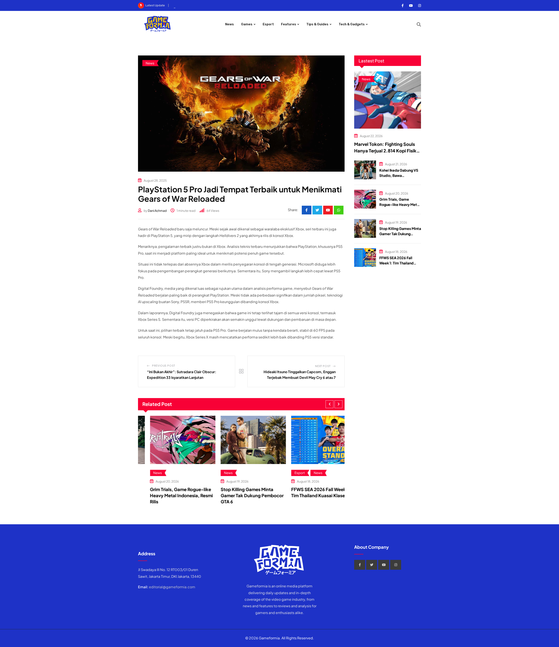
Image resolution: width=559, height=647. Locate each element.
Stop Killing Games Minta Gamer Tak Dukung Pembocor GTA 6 (240, 495)
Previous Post (163, 365)
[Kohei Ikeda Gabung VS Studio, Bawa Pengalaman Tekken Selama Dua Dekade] (365, 169)
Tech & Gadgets (352, 24)
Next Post (323, 366)
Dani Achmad (157, 210)
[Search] (419, 24)
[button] (329, 404)
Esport (268, 24)
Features (288, 24)
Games (246, 24)
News (229, 24)
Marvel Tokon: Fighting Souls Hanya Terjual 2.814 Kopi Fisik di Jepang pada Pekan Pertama (386, 150)
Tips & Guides (317, 24)
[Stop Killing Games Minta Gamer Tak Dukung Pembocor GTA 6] (365, 228)
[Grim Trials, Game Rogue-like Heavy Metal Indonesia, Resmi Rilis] (365, 199)
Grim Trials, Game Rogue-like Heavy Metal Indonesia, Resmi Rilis (169, 495)
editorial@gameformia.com (172, 587)
